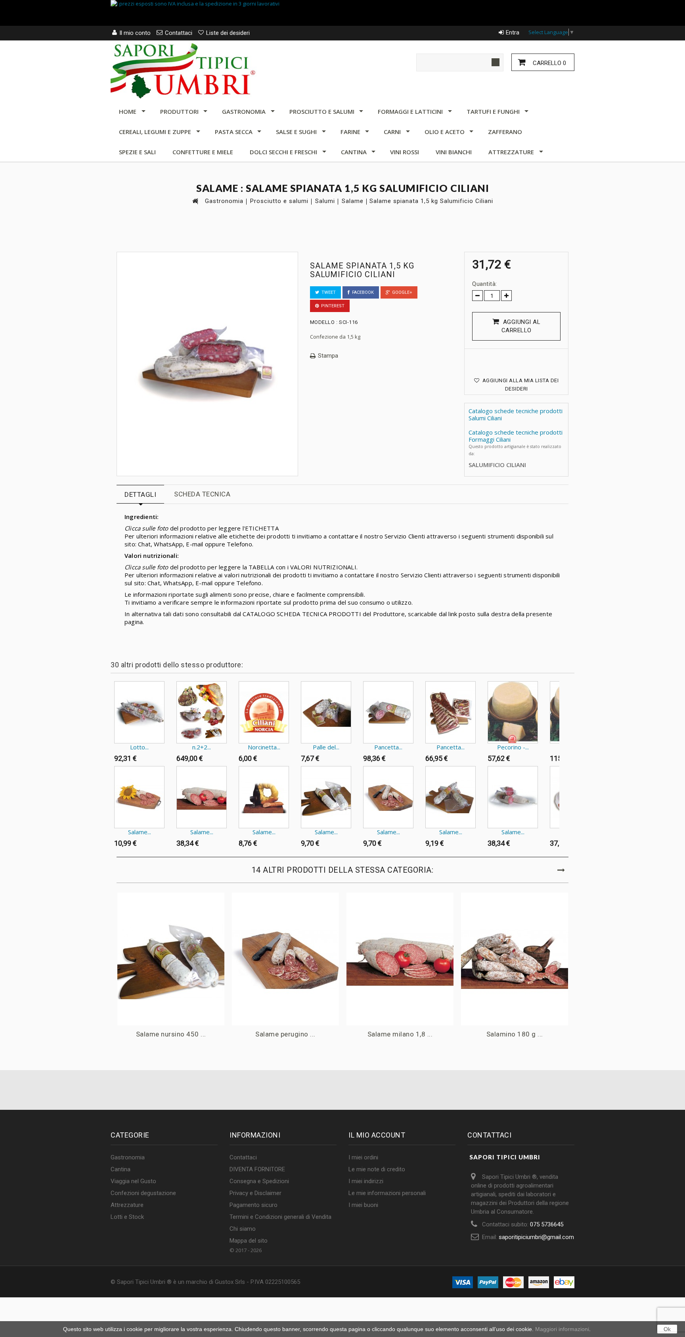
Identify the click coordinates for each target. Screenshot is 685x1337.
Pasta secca (234, 132)
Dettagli (140, 494)
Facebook (362, 292)
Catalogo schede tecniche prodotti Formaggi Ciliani (516, 435)
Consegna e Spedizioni (259, 1181)
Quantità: (484, 283)
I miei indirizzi (365, 1181)
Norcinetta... (264, 747)
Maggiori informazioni (562, 1329)
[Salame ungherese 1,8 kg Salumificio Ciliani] (513, 797)
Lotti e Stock (127, 1216)
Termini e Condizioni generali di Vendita (280, 1216)
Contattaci (243, 1157)
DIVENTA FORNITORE (257, 1169)
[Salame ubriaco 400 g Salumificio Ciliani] (450, 797)
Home (127, 111)
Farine (350, 132)
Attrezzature (511, 152)
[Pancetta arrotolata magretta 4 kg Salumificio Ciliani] (388, 712)
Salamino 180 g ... (514, 1034)
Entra (512, 32)
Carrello (548, 63)
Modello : (324, 322)
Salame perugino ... (285, 1034)
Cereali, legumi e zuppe (155, 132)
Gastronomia (244, 111)
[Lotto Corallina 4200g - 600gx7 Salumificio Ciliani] (139, 712)
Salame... (139, 832)
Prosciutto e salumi (321, 111)
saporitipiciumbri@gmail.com (536, 1237)
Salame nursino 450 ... (171, 1034)
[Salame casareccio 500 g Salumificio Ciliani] (139, 797)
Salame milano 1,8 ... (400, 1034)
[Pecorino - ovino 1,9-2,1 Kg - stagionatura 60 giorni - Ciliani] (513, 712)
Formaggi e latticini (410, 111)
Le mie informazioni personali (387, 1193)
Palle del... (326, 747)
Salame (353, 201)
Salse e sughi (296, 132)
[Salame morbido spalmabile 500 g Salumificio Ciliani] (264, 797)
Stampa (328, 356)
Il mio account (376, 1135)
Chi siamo (243, 1228)
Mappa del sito (249, 1240)
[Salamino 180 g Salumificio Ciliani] (514, 959)
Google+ (401, 292)
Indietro (112, 696)
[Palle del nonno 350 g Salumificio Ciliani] (326, 712)
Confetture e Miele (202, 152)
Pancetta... (388, 747)
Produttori (179, 111)
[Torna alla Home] (194, 201)
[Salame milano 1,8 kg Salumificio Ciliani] (201, 797)
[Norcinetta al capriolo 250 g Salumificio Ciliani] (264, 712)
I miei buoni (363, 1205)
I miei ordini (363, 1157)
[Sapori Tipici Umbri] (184, 69)
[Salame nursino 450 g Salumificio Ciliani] (326, 797)
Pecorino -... (513, 747)
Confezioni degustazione (143, 1193)
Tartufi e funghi (493, 111)
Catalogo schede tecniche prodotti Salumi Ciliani (516, 414)
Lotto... (139, 747)
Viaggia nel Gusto (133, 1181)
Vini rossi (404, 152)
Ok (667, 1329)
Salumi (325, 201)
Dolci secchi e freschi (283, 152)
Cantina (354, 152)
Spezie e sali (137, 152)
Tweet (327, 292)
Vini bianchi (454, 152)
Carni (392, 132)
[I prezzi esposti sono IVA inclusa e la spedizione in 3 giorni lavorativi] (342, 13)
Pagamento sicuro (253, 1205)
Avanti (561, 696)
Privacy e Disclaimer (255, 1193)
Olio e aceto (445, 132)
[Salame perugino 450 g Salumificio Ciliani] (388, 797)
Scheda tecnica (202, 494)
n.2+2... (201, 747)
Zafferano (505, 132)
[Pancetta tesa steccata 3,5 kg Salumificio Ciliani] (450, 712)
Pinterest (331, 305)
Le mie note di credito (376, 1169)
